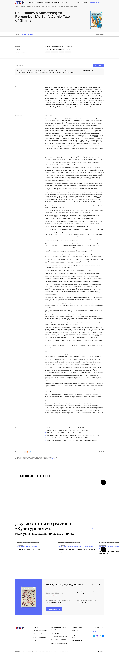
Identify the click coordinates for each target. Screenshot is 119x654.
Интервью (75, 630)
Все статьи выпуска (98, 528)
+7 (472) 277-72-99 (98, 627)
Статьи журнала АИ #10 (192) (34, 6)
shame (47, 52)
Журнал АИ (32, 2)
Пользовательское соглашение (49, 651)
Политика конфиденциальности (33, 651)
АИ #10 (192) (23, 6)
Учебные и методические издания (79, 636)
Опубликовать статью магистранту (57, 633)
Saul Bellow (54, 52)
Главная (17, 6)
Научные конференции (43, 2)
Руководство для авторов (59, 2)
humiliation (68, 52)
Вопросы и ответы (77, 627)
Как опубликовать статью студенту (58, 628)
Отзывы (35, 640)
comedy (61, 52)
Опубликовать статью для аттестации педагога (58, 640)
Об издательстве (77, 640)
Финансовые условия (39, 637)
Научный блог (76, 633)
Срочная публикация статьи (59, 636)
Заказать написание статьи (59, 643)
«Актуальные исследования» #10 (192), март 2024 (59, 46)
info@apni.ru (52, 458)
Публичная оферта (63, 651)
